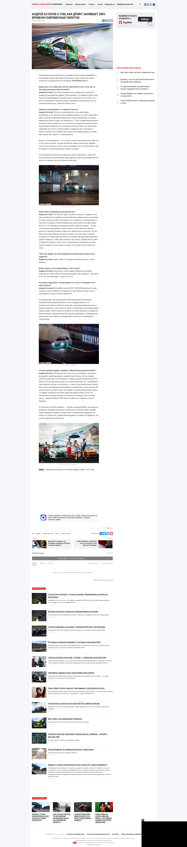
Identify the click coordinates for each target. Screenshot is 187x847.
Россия (91, 4)
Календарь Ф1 (110, 4)
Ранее (51, 563)
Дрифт (38, 533)
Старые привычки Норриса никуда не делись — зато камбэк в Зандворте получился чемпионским (103, 808)
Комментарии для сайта (103, 580)
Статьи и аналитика (39, 788)
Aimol (57, 533)
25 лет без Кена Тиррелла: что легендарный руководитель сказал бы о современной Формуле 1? (62, 808)
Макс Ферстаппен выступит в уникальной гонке (138, 72)
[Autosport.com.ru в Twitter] (148, 4)
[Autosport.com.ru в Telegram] (151, 4)
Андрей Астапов (48, 533)
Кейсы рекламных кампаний (131, 824)
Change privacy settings (93, 835)
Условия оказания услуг (76, 824)
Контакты (115, 824)
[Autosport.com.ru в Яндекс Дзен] (154, 4)
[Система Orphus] (110, 528)
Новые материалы (39, 588)
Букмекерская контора (125, 4)
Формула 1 (69, 4)
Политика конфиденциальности (98, 824)
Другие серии (80, 4)
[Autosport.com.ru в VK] (145, 4)
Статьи (100, 4)
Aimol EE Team (65, 533)
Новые (34, 563)
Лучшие (42, 563)
